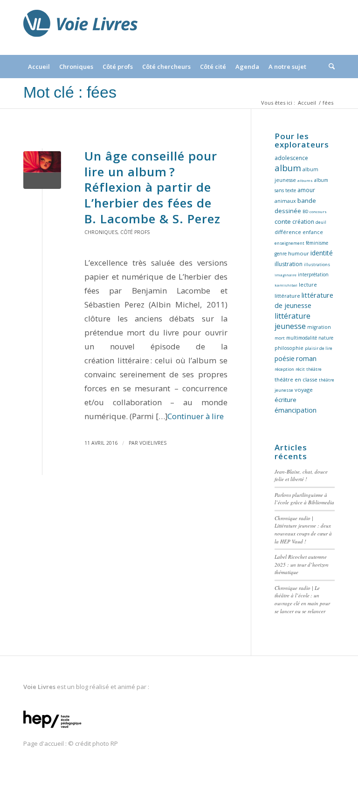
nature (325, 337)
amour (306, 190)
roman (306, 358)
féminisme (317, 243)
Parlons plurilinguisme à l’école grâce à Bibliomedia (304, 498)
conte (283, 221)
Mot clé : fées (70, 92)
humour (298, 253)
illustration (289, 264)
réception (284, 369)
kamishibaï (286, 285)
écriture (285, 399)
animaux (285, 201)
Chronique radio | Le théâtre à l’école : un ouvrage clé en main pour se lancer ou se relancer (302, 599)
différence (288, 231)
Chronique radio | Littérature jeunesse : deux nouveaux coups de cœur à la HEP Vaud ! (303, 530)
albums (305, 180)
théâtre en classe (296, 379)
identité (321, 252)
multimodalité (301, 337)
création (303, 222)
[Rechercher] (329, 66)
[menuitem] (39, 66)
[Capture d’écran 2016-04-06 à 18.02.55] (42, 170)
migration (319, 327)
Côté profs (135, 232)
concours (318, 211)
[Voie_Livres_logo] (80, 27)
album (288, 168)
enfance (313, 232)
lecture (308, 284)
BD (305, 211)
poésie (285, 358)
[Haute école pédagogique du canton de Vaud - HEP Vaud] (52, 728)
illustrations (317, 264)
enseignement (289, 243)
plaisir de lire (318, 348)
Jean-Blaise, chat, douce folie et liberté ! (301, 475)
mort (280, 338)
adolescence (291, 158)
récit (300, 369)
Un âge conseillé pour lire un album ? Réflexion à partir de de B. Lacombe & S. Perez (152, 187)
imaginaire (285, 274)
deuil (321, 222)
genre (281, 253)
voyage (304, 389)
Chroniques (100, 232)
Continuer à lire (195, 416)
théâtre (314, 369)
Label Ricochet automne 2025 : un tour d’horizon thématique (302, 564)
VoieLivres (152, 443)
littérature (287, 295)
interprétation (313, 274)
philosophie (289, 348)
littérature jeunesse (292, 321)
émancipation (296, 410)
